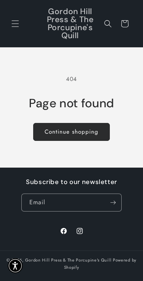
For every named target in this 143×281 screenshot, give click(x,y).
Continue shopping (71, 132)
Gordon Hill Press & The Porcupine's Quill (69, 260)
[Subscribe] (112, 203)
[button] (15, 23)
